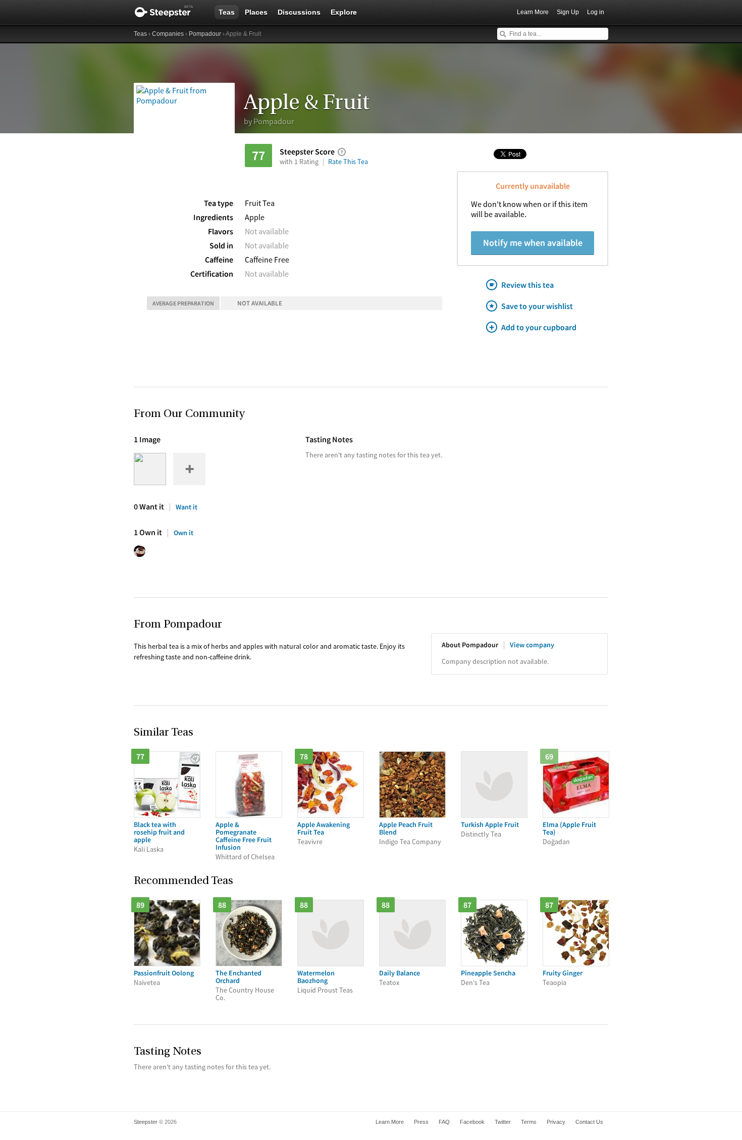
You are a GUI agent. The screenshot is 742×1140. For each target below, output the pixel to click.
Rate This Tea (348, 161)
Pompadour (205, 33)
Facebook (472, 1122)
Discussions (299, 12)
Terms (529, 1122)
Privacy (556, 1122)
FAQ (444, 1122)
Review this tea (527, 285)
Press (421, 1122)
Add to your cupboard (538, 327)
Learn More (533, 12)
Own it (183, 532)
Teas (227, 12)
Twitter (503, 1122)
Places (256, 12)
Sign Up (568, 12)
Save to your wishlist (537, 306)
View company (532, 644)
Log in (595, 12)
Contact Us (589, 1122)
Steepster (169, 12)
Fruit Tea (260, 203)
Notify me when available (532, 242)
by (269, 121)
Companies (168, 33)
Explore (344, 12)
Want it (186, 506)
